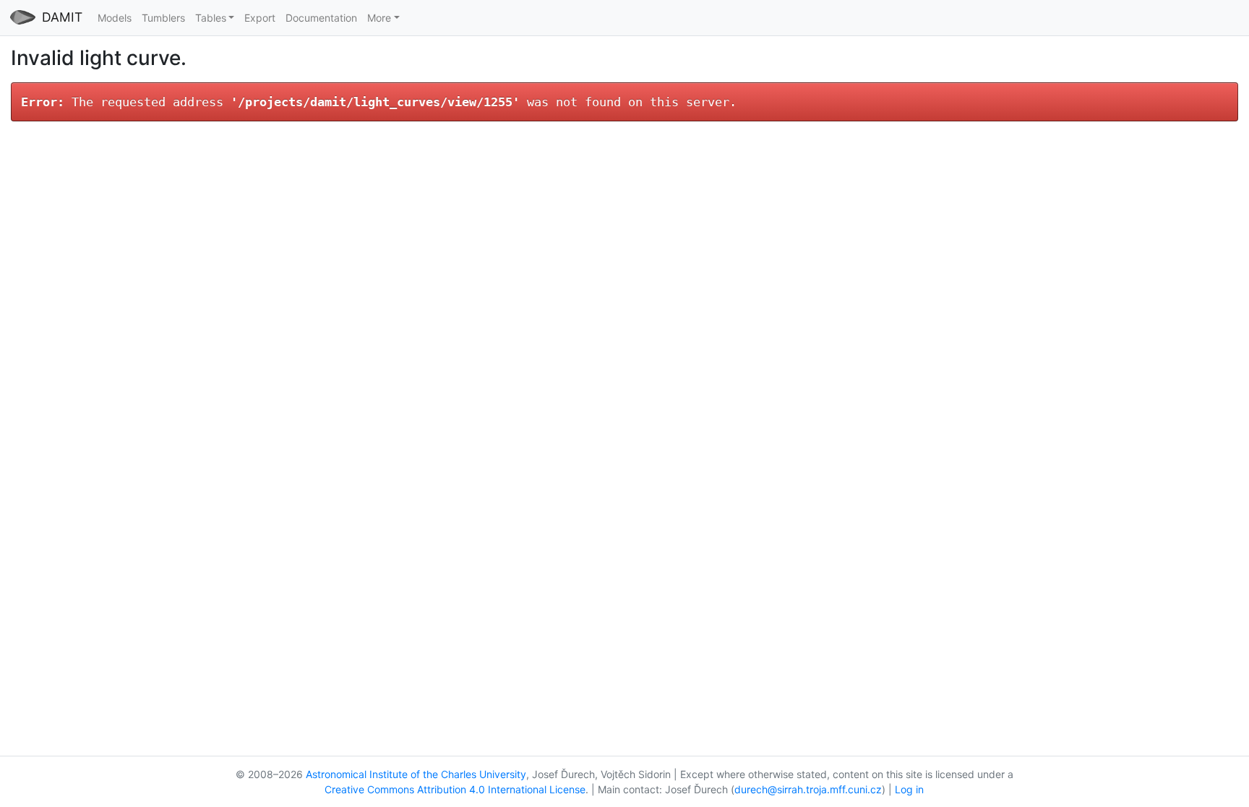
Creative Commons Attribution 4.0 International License (455, 789)
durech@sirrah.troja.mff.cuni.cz (808, 789)
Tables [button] (210, 18)
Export (259, 18)
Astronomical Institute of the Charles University (416, 774)
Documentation (321, 18)
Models (115, 18)
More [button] (379, 18)
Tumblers (163, 18)
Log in (909, 789)
